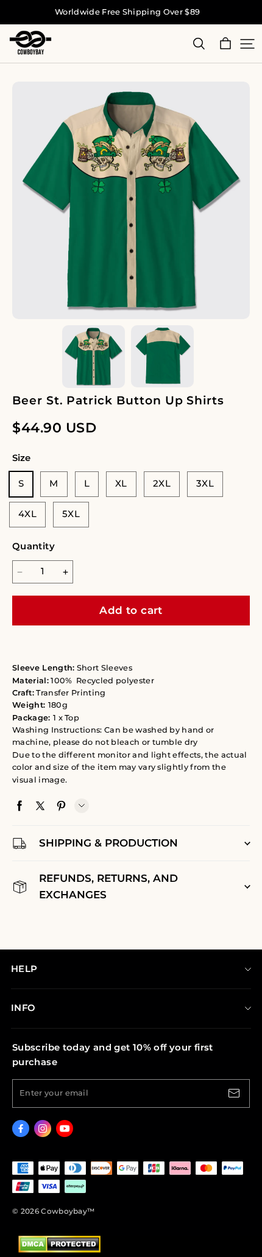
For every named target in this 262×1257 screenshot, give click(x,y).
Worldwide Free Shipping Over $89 (127, 11)
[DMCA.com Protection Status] (59, 1250)
